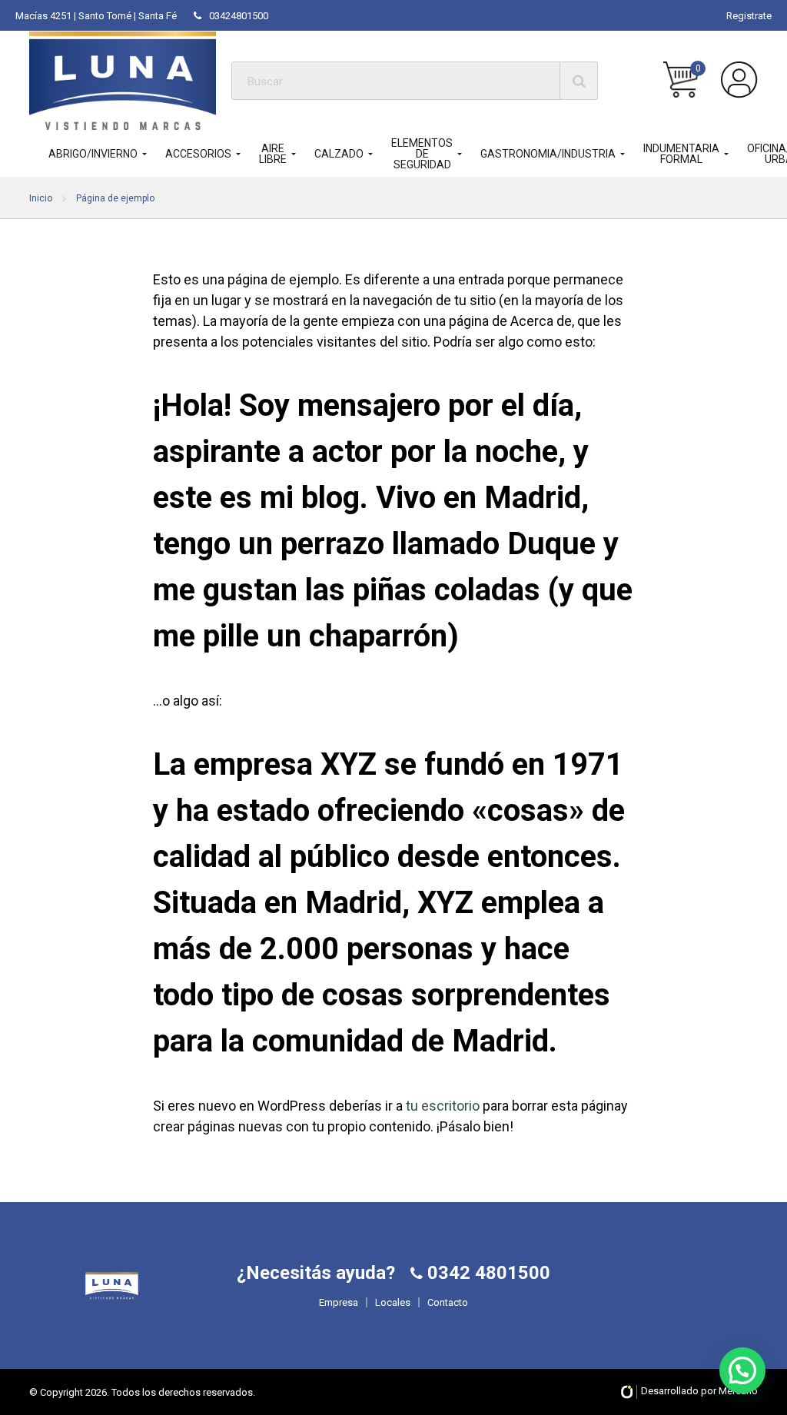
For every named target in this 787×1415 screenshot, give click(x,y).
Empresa (338, 1302)
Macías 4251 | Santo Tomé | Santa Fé (96, 16)
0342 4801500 (486, 1273)
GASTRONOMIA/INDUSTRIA (548, 154)
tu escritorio (443, 1106)
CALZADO (339, 154)
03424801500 (238, 16)
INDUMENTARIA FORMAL (681, 153)
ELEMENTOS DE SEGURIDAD (422, 154)
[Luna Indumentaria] (122, 80)
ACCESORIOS (198, 154)
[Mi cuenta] (739, 79)
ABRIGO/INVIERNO (93, 154)
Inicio (40, 198)
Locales (392, 1302)
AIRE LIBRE (273, 153)
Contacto (447, 1302)
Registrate (749, 16)
